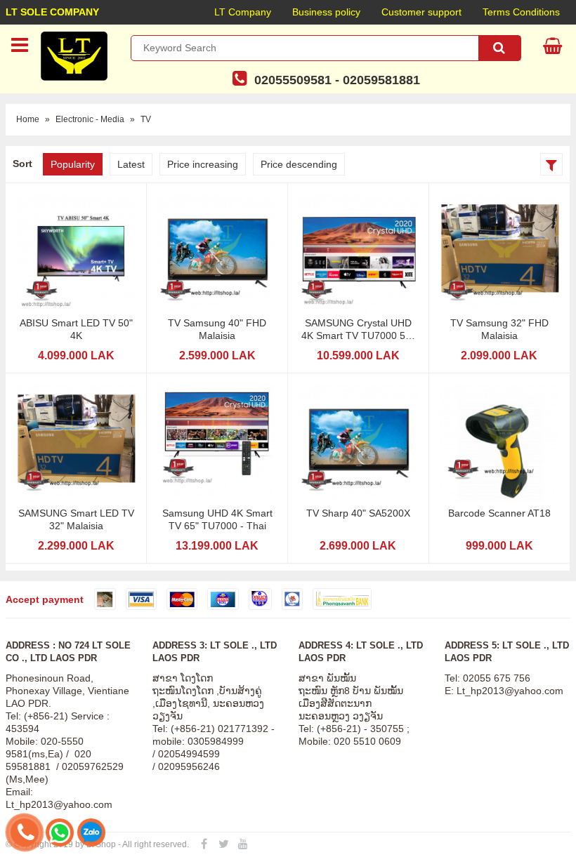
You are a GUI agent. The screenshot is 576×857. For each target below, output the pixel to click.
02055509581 (293, 80)
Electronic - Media (89, 119)
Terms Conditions (521, 12)
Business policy (326, 12)
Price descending (299, 164)
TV (145, 119)
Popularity (73, 164)
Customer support (421, 12)
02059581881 (381, 80)
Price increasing (202, 164)
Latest (131, 164)
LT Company (242, 12)
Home (27, 119)
